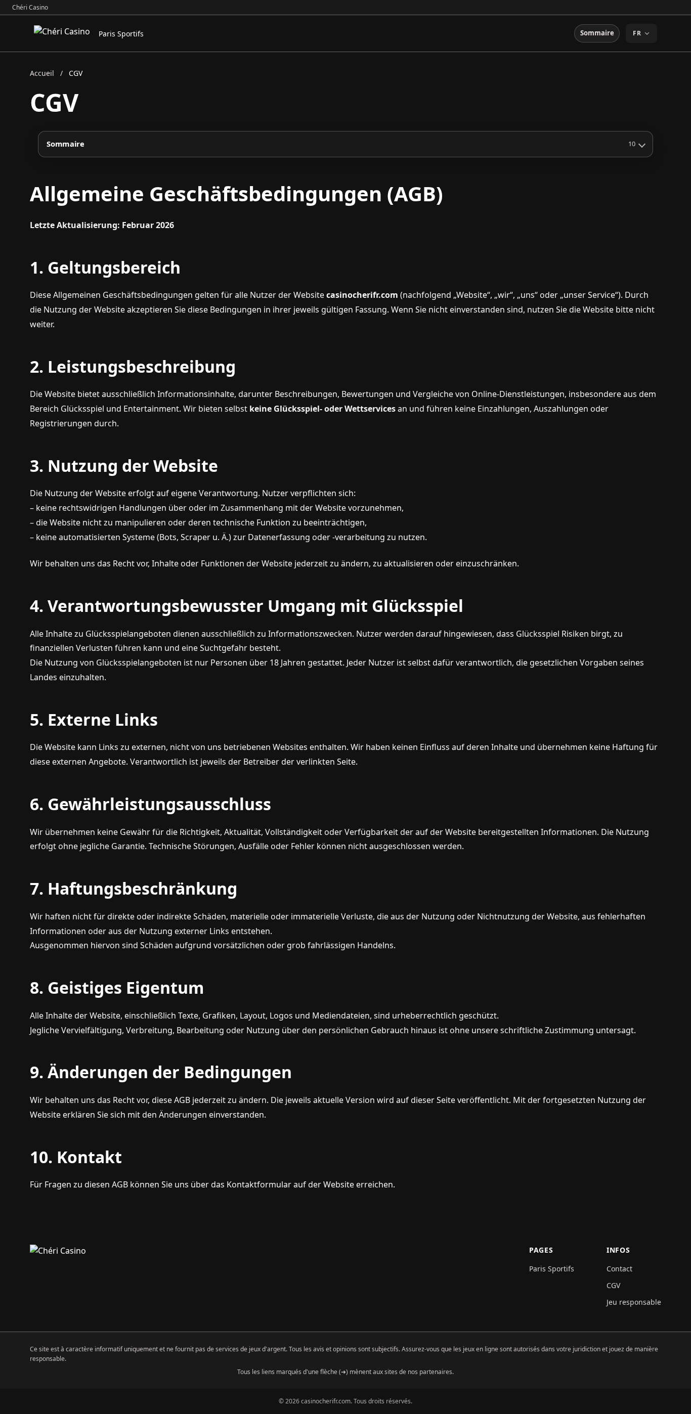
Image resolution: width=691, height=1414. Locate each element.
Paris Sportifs (121, 33)
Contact (619, 1268)
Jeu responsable (634, 1302)
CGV (613, 1285)
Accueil (42, 73)
